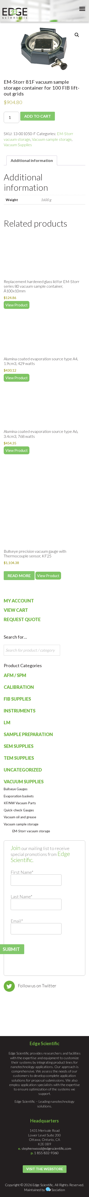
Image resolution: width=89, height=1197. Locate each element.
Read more (19, 575)
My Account (19, 600)
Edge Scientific (14, 13)
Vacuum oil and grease (20, 817)
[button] (76, 35)
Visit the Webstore (44, 1169)
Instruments (19, 710)
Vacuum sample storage (52, 139)
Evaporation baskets (19, 796)
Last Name (21, 896)
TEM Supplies (19, 758)
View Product (16, 305)
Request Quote (22, 619)
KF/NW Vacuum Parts (20, 803)
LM (7, 722)
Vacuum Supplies (18, 144)
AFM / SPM (15, 675)
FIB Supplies (17, 699)
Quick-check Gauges (19, 810)
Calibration (19, 687)
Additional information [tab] (32, 160)
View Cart (16, 610)
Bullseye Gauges (15, 789)
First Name (22, 872)
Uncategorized (23, 769)
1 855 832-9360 (46, 1153)
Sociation (58, 1190)
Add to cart (37, 116)
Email (17, 921)
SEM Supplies (18, 746)
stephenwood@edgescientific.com (46, 1148)
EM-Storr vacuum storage (31, 831)
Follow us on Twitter (37, 985)
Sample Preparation (28, 734)
